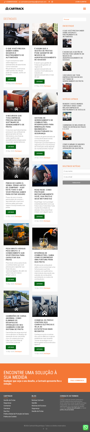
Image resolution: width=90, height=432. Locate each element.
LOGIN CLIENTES (80, 2)
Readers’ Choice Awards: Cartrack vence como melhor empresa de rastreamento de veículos (74, 107)
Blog (34, 396)
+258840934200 (11, 2)
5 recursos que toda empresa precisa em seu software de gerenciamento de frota (15, 121)
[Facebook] (49, 2)
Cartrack (8, 396)
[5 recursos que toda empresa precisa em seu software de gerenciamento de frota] (68, 88)
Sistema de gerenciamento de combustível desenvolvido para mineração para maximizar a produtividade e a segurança (44, 126)
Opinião (34, 403)
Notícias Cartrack (37, 400)
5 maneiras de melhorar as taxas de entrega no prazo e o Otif (74, 127)
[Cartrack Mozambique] (15, 9)
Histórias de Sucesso (39, 406)
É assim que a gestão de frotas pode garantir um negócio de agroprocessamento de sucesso (45, 54)
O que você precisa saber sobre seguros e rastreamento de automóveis (15, 53)
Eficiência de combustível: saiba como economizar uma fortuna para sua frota (44, 257)
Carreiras (7, 408)
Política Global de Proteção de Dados (16, 414)
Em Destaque (68, 26)
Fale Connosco (77, 380)
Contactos (7, 406)
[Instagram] (52, 2)
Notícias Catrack (70, 99)
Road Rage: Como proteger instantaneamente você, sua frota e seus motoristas (44, 194)
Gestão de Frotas (9, 400)
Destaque (18, 84)
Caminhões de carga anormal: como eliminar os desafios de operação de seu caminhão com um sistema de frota (16, 322)
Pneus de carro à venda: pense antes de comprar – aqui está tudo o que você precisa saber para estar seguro (16, 188)
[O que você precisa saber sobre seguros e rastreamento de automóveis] (68, 43)
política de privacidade (67, 410)
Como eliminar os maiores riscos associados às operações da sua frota (74, 146)
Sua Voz (6, 411)
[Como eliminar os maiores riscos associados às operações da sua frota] (68, 155)
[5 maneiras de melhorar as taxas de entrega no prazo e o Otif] (68, 135)
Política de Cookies (10, 416)
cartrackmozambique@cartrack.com (33, 2)
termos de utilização (73, 408)
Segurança (7, 403)
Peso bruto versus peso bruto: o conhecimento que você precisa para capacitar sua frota (16, 254)
